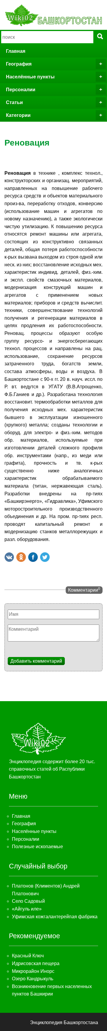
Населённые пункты (30, 76)
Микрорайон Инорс (33, 971)
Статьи (14, 102)
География (19, 64)
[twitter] (45, 557)
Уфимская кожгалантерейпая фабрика (54, 916)
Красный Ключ (28, 955)
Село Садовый (28, 901)
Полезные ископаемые (37, 846)
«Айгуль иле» (27, 908)
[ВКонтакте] (9, 557)
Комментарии (84, 590)
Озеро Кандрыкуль (32, 978)
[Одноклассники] (21, 557)
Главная (15, 51)
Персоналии (20, 89)
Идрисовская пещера (35, 963)
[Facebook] (33, 557)
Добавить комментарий (36, 661)
